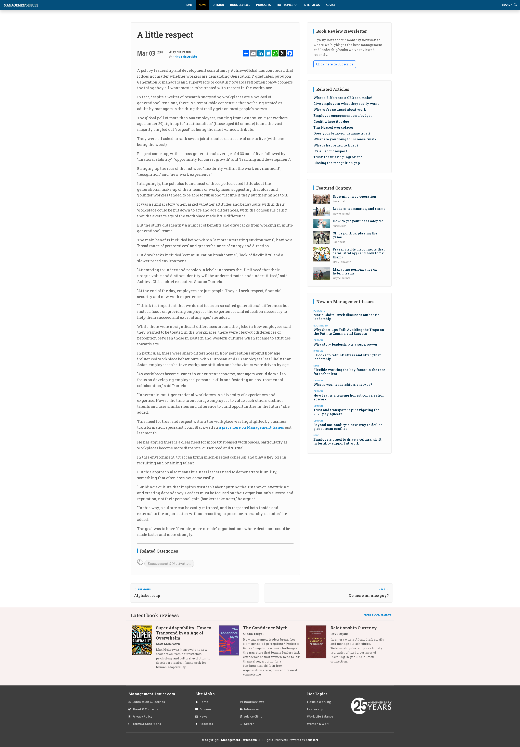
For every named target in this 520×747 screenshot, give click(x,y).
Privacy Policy (142, 716)
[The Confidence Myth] (231, 652)
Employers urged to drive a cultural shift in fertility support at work (347, 441)
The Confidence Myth (265, 627)
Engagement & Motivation (169, 563)
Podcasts (263, 5)
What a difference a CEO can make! (342, 97)
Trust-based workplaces (333, 127)
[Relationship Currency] (318, 646)
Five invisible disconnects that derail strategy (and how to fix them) (359, 253)
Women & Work (318, 723)
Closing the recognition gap (336, 163)
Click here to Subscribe (334, 64)
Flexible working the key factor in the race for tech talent (349, 372)
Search (249, 723)
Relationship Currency (353, 627)
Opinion (218, 5)
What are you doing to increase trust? (344, 139)
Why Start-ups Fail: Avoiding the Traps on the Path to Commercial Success (348, 331)
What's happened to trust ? (335, 145)
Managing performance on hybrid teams (355, 271)
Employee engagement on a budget (342, 115)
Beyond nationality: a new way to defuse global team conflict (347, 427)
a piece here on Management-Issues (251, 427)
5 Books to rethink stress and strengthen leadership (347, 357)
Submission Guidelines (148, 702)
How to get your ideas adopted (358, 221)
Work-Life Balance (320, 716)
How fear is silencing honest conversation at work (349, 397)
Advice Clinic (253, 716)
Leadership (315, 709)
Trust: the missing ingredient (337, 157)
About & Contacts (145, 709)
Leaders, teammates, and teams (359, 208)
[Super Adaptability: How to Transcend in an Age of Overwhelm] (144, 649)
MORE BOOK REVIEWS (378, 615)
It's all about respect (330, 151)
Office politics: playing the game (355, 235)
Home (189, 5)
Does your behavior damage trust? (341, 133)
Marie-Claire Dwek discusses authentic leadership (346, 317)
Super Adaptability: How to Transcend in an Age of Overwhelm (183, 633)
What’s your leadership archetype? (342, 384)
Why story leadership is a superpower (345, 344)
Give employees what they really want (346, 103)
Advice (331, 5)
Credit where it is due (331, 121)
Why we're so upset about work (339, 109)
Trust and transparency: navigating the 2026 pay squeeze (346, 412)
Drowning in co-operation (354, 196)
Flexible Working (319, 702)
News (202, 5)
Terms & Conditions (146, 723)
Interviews (311, 5)
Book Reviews (240, 5)
